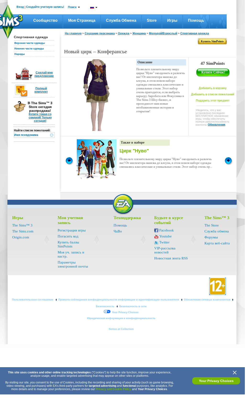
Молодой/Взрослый (163, 33)
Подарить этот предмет (213, 100)
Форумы (211, 237)
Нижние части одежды (29, 48)
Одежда (123, 33)
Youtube (165, 236)
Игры (172, 20)
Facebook (166, 230)
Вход (20, 7)
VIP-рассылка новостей (165, 250)
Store (152, 20)
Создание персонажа (100, 33)
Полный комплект (41, 90)
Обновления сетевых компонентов (207, 299)
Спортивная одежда (194, 33)
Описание (144, 62)
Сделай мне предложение (44, 74)
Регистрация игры (72, 230)
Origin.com (20, 237)
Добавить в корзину (213, 88)
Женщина (139, 33)
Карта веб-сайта (217, 243)
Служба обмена (121, 20)
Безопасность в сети (133, 306)
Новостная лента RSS (171, 258)
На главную (73, 33)
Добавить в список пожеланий (212, 94)
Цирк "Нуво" (134, 150)
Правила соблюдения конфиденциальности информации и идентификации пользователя (119, 299)
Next (229, 160)
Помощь (196, 20)
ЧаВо (118, 231)
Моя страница (81, 20)
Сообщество (45, 20)
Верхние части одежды (29, 43)
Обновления (216, 124)
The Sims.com (22, 231)
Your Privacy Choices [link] (125, 312)
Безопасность (105, 306)
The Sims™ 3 (22, 225)
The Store (211, 225)
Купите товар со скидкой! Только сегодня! (40, 118)
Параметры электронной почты (73, 264)
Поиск (72, 7)
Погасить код (68, 236)
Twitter (164, 242)
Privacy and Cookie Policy (113, 389)
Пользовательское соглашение (33, 299)
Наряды (19, 54)
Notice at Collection (121, 329)
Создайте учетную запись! (45, 7)
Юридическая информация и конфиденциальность (121, 318)
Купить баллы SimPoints (68, 244)
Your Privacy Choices (216, 381)
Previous (69, 160)
